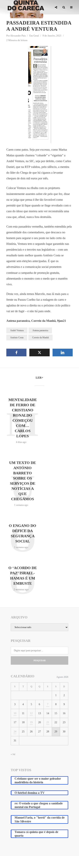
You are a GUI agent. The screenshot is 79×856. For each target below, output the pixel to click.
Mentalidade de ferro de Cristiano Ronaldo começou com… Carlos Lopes (22, 418)
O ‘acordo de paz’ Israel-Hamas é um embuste (22, 575)
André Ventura (17, 330)
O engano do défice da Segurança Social (22, 533)
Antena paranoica (40, 330)
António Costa (16, 337)
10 (15, 713)
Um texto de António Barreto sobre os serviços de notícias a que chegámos (22, 481)
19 (31, 722)
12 (31, 713)
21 (47, 722)
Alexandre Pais (18, 35)
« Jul (13, 754)
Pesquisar (40, 660)
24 (15, 731)
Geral (36, 35)
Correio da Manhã (40, 337)
